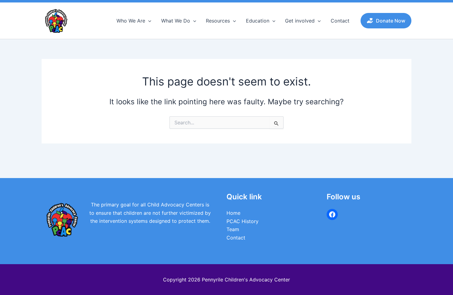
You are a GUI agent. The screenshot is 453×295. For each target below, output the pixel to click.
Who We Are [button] (130, 21)
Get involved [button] (300, 21)
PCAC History (242, 221)
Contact (340, 21)
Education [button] (257, 21)
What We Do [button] (175, 21)
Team (232, 229)
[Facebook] (332, 214)
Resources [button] (218, 21)
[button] (148, 20)
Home (233, 213)
